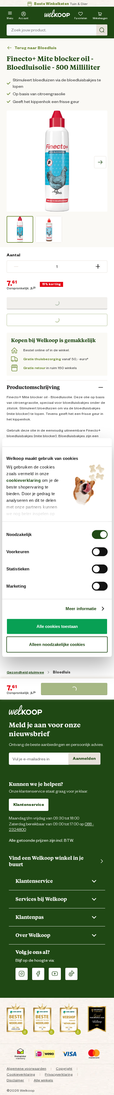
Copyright (64, 1068)
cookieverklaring (23, 480)
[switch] (100, 551)
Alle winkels (43, 1080)
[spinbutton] (57, 266)
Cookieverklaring (21, 1074)
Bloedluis (61, 672)
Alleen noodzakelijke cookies (57, 644)
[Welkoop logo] (57, 13)
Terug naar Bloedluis (35, 48)
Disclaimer (15, 1080)
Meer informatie (81, 608)
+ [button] (97, 266)
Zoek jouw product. (28, 30)
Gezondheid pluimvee (25, 672)
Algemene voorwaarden (26, 1068)
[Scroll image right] (100, 162)
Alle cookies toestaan (57, 626)
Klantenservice (28, 804)
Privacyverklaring (59, 1074)
